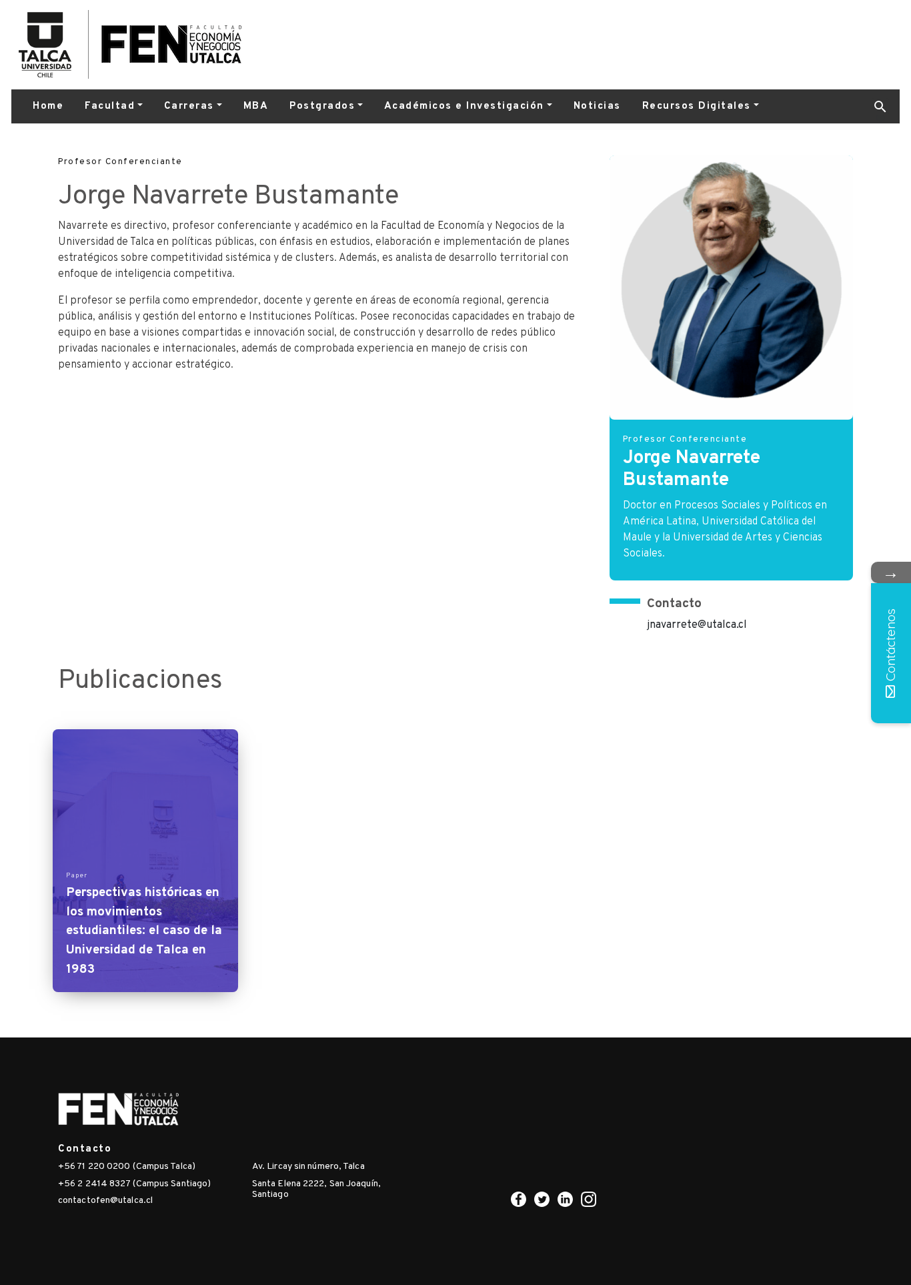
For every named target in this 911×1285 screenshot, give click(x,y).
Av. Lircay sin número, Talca (308, 1166)
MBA (256, 106)
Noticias (597, 106)
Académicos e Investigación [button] (464, 106)
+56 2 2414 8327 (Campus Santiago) (134, 1184)
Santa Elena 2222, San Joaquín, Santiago (316, 1189)
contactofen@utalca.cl (105, 1200)
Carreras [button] (189, 106)
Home (48, 106)
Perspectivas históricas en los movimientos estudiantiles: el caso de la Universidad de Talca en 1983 (144, 931)
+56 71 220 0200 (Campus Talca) (126, 1166)
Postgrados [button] (322, 106)
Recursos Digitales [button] (696, 106)
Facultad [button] (110, 106)
